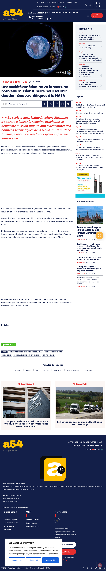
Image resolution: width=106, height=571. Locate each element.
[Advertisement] (37, 182)
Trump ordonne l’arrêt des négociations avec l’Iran (89, 258)
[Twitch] (96, 568)
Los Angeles (6, 355)
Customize (16, 560)
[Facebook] (96, 3)
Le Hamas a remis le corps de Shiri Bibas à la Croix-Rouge (80, 423)
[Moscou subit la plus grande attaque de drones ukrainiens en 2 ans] (90, 215)
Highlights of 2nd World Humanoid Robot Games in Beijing (89, 37)
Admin (12, 104)
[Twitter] (96, 6)
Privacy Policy (62, 560)
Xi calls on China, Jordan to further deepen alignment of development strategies (90, 57)
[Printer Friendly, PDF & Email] (8, 346)
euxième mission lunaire (53, 352)
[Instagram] (99, 3)
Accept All (50, 560)
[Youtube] (99, 6)
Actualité (81, 239)
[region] (33, 552)
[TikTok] (91, 568)
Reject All (34, 560)
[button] (90, 4)
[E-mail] (62, 104)
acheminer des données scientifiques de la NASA (25, 352)
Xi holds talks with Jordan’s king (87, 47)
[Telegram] (68, 104)
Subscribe (65, 552)
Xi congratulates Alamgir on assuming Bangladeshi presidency (90, 148)
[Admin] (4, 104)
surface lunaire (48, 355)
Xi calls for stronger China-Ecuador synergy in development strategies (89, 167)
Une (25, 82)
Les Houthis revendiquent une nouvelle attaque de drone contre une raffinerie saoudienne (89, 247)
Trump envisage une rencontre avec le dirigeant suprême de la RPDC (89, 268)
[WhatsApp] (56, 104)
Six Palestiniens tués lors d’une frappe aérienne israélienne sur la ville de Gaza (88, 281)
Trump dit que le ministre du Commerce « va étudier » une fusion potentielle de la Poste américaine (26, 424)
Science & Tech (11, 82)
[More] (57, 520)
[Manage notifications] (100, 565)
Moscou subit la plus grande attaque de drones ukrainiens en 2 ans (89, 231)
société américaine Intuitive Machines (27, 355)
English (82, 33)
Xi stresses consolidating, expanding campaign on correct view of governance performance (88, 71)
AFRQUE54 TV (80, 153)
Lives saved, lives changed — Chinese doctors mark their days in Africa (89, 157)
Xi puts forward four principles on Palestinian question (88, 84)
